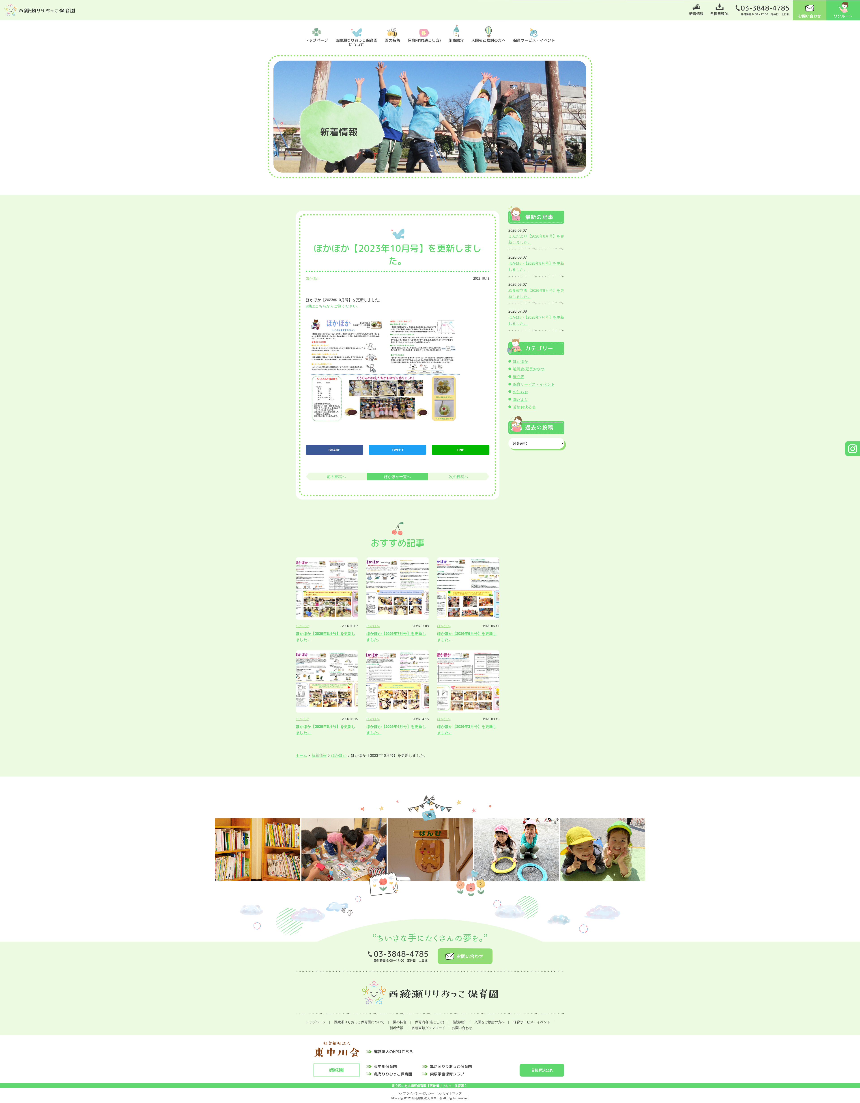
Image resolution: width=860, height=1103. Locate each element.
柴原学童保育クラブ (447, 1073)
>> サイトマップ (450, 1093)
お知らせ (520, 391)
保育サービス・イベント (534, 40)
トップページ (316, 40)
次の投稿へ (458, 476)
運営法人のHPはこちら (393, 1051)
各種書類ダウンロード (428, 1027)
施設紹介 (456, 40)
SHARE (334, 449)
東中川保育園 (385, 1066)
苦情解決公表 (524, 407)
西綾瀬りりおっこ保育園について (356, 42)
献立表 (518, 376)
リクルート (843, 16)
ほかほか (312, 278)
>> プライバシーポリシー (416, 1093)
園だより (520, 399)
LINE (460, 449)
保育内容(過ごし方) (424, 40)
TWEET (397, 449)
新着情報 (696, 13)
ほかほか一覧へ (397, 476)
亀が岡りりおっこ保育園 (451, 1066)
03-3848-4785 (765, 8)
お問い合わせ (809, 16)
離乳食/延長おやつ (528, 369)
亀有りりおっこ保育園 (393, 1073)
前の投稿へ (336, 476)
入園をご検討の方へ (488, 40)
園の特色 (392, 40)
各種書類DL (719, 13)
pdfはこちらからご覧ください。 (333, 306)
